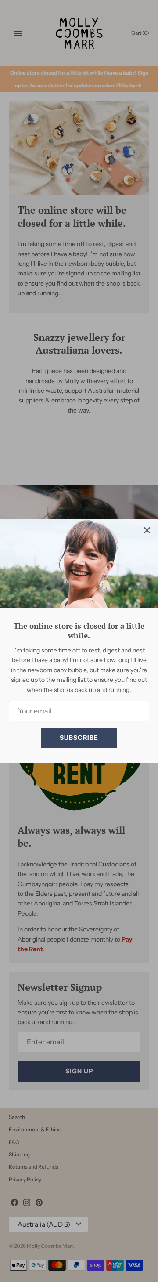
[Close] (147, 530)
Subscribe (79, 738)
